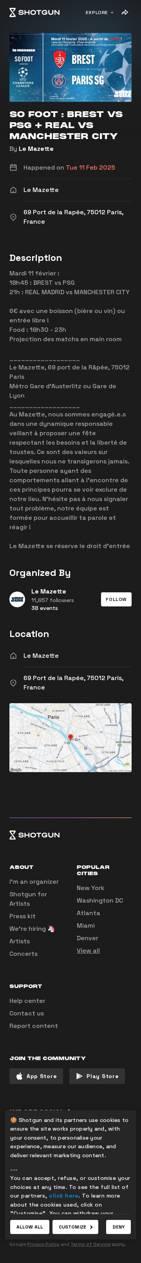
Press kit (22, 916)
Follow (116, 599)
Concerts (23, 954)
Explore (97, 12)
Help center (27, 1001)
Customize (72, 1227)
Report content (33, 1026)
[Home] (34, 12)
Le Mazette (36, 149)
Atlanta (88, 913)
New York (91, 888)
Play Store (103, 1076)
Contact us (26, 1013)
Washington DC (100, 900)
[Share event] (125, 12)
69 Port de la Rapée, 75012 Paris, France (73, 682)
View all (88, 950)
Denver (87, 938)
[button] (116, 599)
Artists (19, 941)
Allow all (29, 1227)
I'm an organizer (34, 882)
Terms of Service (90, 1244)
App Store (42, 1076)
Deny (118, 1227)
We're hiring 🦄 (32, 929)
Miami (86, 925)
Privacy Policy (43, 1244)
